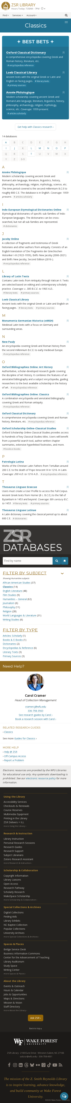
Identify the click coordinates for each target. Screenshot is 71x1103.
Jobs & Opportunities (15, 994)
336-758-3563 (35, 710)
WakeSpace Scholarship (17, 896)
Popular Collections (14, 928)
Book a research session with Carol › (35, 719)
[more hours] (43, 8)
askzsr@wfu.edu (28, 1056)
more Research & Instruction (17, 863)
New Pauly (8, 341)
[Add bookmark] (63, 52)
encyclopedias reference (21, 65)
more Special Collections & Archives (21, 936)
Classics (8, 586)
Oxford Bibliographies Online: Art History (27, 367)
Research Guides (13, 847)
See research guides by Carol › (35, 714)
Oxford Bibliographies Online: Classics (25, 394)
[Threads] (26, 1065)
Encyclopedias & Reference (18, 648)
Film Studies (9, 595)
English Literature (12, 590)
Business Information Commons (22, 953)
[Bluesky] (32, 1065)
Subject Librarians (13, 855)
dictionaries (11, 226)
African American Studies (17, 582)
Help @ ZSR (10, 751)
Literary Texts (10, 652)
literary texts (43, 81)
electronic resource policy (40, 778)
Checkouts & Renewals (16, 806)
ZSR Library (23, 4)
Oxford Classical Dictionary (26, 52)
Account (31, 15)
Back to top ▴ (35, 1028)
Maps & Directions (14, 998)
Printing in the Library (15, 818)
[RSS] (60, 1065)
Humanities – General (15, 599)
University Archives (14, 932)
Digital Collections (14, 912)
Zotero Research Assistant (18, 859)
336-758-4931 (45, 1056)
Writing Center (11, 969)
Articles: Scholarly (12, 635)
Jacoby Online (10, 238)
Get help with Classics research (35, 126)
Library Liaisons (12, 879)
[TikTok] (49, 1065)
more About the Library (15, 1010)
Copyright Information (16, 875)
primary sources (17, 85)
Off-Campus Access (15, 756)
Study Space (10, 965)
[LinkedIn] (20, 1065)
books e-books (12, 448)
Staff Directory (12, 1006)
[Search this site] (66, 15)
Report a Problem (14, 760)
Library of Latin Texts (15, 276)
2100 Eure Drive (28, 1052)
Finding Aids (10, 916)
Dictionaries (9, 643)
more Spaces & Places (14, 973)
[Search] (57, 560)
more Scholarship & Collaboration (20, 899)
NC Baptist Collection (15, 924)
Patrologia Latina (13, 461)
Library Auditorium (14, 961)
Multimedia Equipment (16, 814)
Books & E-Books (13, 639)
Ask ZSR (34, 1018)
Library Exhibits (12, 920)
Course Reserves (13, 810)
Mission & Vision (13, 1002)
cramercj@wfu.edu (35, 706)
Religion (7, 611)
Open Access (11, 883)
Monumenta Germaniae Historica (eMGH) (27, 320)
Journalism (8, 603)
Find (5, 15)
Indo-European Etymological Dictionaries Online (31, 209)
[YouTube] (55, 1065)
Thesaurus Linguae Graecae (19, 487)
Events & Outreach (14, 986)
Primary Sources (12, 656)
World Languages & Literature (19, 615)
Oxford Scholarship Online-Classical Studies (29, 428)
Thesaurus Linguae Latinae (19, 510)
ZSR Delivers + (14, 822)
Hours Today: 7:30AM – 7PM (25, 8)
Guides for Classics (24, 738)
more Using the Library (14, 826)
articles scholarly (17, 113)
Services (16, 15)
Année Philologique (20, 92)
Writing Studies (11, 619)
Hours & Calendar (13, 990)
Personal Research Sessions (19, 842)
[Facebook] (9, 1065)
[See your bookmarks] (64, 561)
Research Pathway (14, 887)
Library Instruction (14, 838)
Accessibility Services (15, 801)
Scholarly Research (14, 892)
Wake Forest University (36, 1041)
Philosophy (9, 607)
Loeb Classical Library (21, 72)
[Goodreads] (43, 1065)
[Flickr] (38, 1065)
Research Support (13, 851)
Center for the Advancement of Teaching (26, 957)
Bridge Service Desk (15, 949)
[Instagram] (15, 1065)
